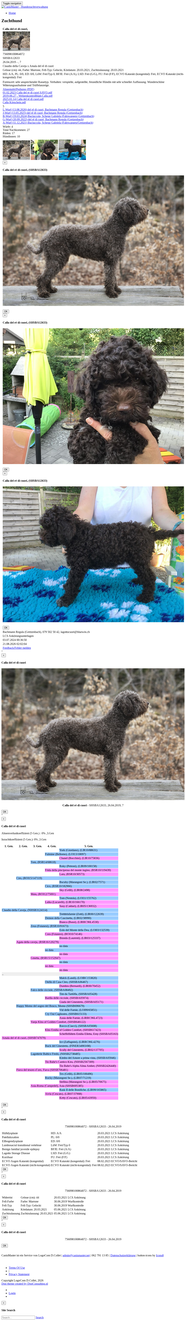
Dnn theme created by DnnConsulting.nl (24, 1283)
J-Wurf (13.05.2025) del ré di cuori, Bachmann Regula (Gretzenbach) (42, 112)
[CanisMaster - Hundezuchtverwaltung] (24, 6)
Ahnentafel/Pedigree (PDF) (18, 89)
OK (6, 311)
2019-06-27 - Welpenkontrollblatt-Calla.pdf (27, 95)
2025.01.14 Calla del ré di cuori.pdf (23, 99)
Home (12, 13)
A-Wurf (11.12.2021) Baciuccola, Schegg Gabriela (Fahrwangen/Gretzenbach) (48, 122)
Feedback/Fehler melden (17, 647)
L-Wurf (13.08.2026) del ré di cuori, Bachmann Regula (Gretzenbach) (43, 109)
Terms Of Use (17, 1267)
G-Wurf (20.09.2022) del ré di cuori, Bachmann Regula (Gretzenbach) (43, 119)
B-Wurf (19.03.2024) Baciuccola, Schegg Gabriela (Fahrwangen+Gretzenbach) (48, 116)
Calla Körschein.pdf (14, 102)
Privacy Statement (19, 1274)
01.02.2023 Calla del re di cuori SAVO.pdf (27, 92)
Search (40, 1317)
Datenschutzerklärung (123, 1255)
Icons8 (160, 1255)
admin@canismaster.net (76, 1255)
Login (12, 1293)
